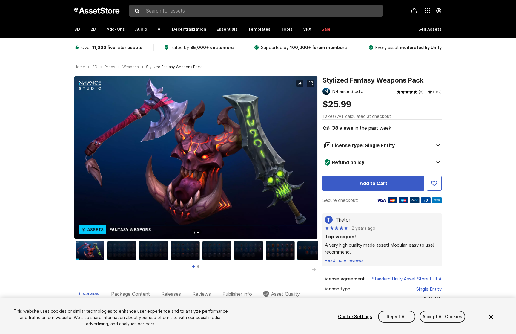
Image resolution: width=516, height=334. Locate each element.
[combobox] (256, 11)
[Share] (299, 83)
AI (160, 29)
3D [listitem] (94, 67)
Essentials (227, 29)
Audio (141, 29)
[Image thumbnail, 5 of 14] (218, 250)
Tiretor (343, 220)
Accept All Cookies (443, 316)
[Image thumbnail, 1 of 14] (91, 250)
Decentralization (189, 29)
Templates (259, 29)
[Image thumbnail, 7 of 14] (281, 250)
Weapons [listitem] (130, 67)
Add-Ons (116, 29)
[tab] (193, 266)
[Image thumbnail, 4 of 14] (186, 250)
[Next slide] (314, 269)
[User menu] (439, 11)
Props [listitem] (110, 67)
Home (79, 67)
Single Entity (429, 289)
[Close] (490, 317)
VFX (307, 29)
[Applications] (427, 10)
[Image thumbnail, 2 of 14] (123, 250)
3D (77, 29)
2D (93, 29)
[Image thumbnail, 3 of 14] (155, 250)
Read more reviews (344, 260)
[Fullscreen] (310, 83)
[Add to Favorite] (434, 183)
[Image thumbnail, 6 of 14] (250, 250)
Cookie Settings (355, 316)
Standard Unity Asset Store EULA (407, 279)
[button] (414, 10)
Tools (287, 29)
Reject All (397, 316)
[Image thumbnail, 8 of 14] (313, 250)
